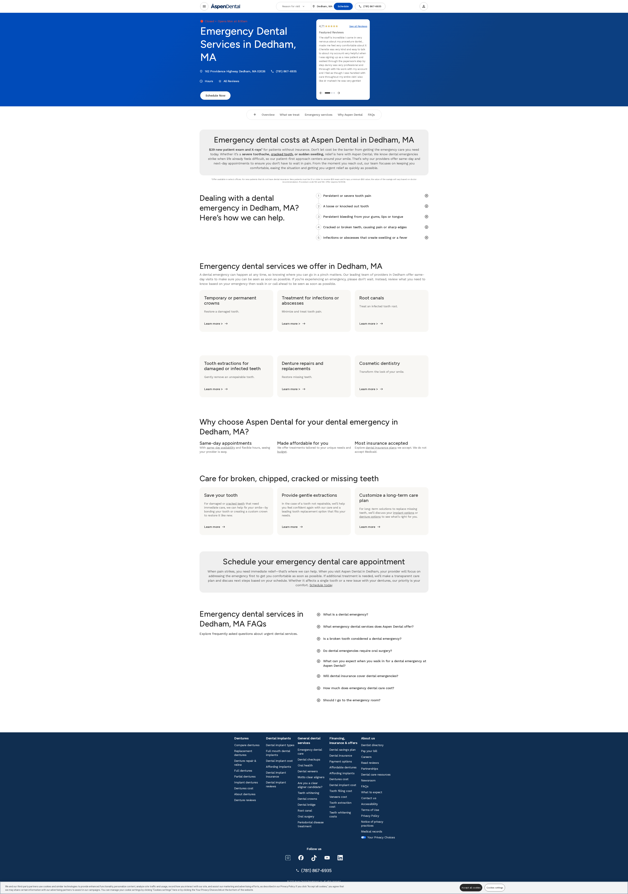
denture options (370, 516)
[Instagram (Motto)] (288, 857)
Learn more (212, 526)
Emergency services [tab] (318, 114)
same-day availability (221, 447)
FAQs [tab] (371, 114)
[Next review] (339, 93)
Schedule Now (215, 95)
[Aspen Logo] (225, 6)
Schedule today (321, 585)
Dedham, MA (324, 6)
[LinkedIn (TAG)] (340, 857)
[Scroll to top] (255, 114)
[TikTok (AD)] (314, 858)
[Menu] (204, 6)
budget (282, 451)
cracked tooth (282, 154)
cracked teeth (235, 503)
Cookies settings (495, 887)
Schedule (343, 6)
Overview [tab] (268, 114)
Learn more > (213, 323)
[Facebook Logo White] (301, 857)
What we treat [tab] (289, 114)
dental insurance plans (381, 447)
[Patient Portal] (424, 6)
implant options (403, 512)
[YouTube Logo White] (327, 857)
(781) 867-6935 (372, 6)
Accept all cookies (471, 887)
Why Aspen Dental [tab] (350, 114)
